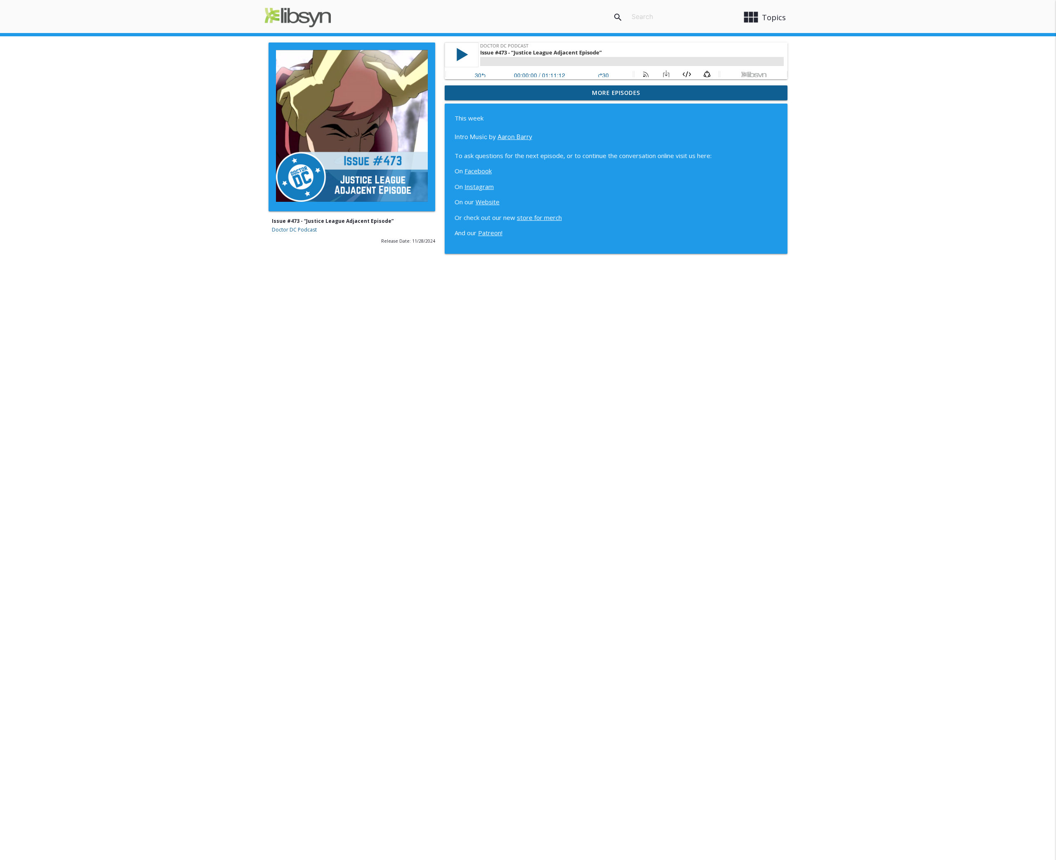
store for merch (539, 217)
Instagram (479, 186)
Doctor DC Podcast (294, 229)
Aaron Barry (514, 137)
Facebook (478, 171)
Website (488, 202)
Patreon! (490, 233)
